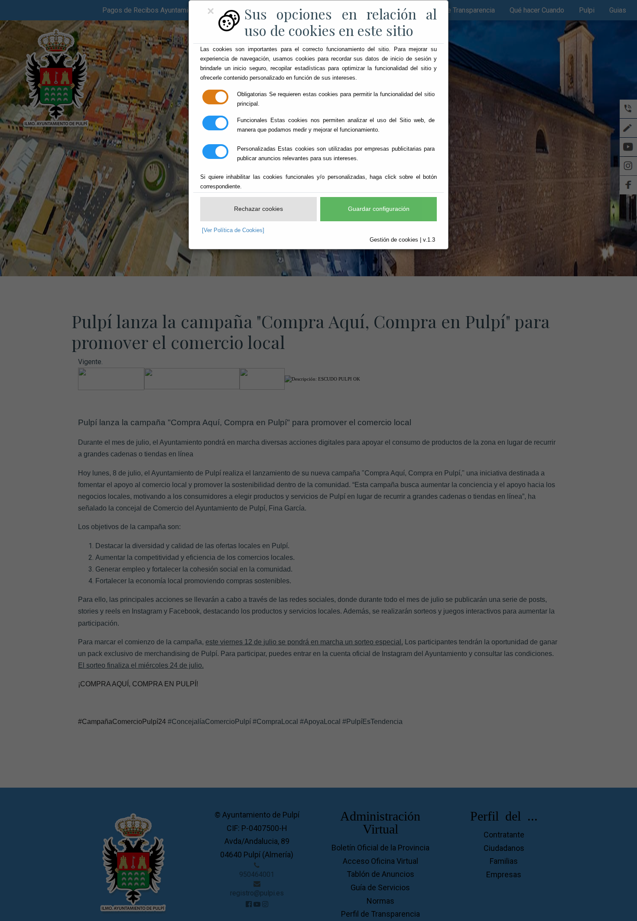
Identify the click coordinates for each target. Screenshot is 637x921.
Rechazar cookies (258, 208)
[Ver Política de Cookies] (233, 230)
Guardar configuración (379, 208)
